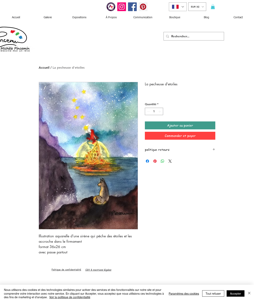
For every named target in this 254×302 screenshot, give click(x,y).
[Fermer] (249, 293)
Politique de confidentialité (66, 269)
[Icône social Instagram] (121, 6)
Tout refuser (213, 293)
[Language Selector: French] (178, 6)
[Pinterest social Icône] (143, 6)
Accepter (235, 293)
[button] (197, 6)
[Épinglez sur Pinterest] (155, 161)
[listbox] (197, 6)
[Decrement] (147, 111)
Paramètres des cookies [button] (184, 293)
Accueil (44, 67)
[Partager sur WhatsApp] (162, 161)
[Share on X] (170, 161)
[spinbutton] (154, 111)
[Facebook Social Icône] (132, 6)
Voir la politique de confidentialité (69, 297)
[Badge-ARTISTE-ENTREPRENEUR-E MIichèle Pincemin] (111, 6)
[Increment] (160, 111)
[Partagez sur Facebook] (147, 161)
